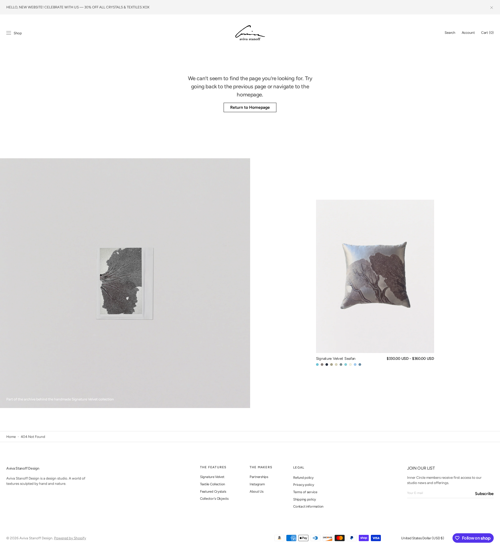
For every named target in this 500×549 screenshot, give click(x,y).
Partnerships (259, 477)
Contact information (308, 506)
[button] (449, 32)
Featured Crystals (213, 491)
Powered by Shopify (70, 538)
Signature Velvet (212, 477)
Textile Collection (212, 484)
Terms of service (305, 492)
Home (11, 436)
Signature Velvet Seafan (335, 358)
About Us (257, 491)
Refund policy (303, 478)
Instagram (257, 484)
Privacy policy (303, 485)
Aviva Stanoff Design (35, 538)
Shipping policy (304, 499)
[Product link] (375, 283)
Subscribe (484, 493)
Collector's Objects (214, 499)
